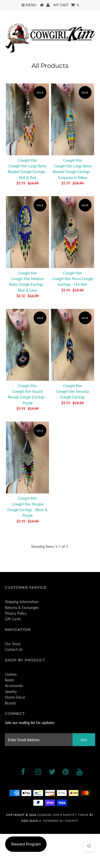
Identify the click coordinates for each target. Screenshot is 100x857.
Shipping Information (21, 601)
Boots (9, 680)
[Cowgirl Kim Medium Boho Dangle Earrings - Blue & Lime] (27, 232)
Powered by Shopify (60, 820)
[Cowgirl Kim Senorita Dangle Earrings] (72, 345)
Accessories (14, 685)
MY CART (66, 5)
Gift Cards (13, 619)
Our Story (13, 644)
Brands (10, 703)
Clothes (11, 674)
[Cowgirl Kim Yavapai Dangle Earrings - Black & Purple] (27, 458)
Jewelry (11, 691)
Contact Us (14, 649)
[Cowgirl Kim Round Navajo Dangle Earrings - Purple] (27, 345)
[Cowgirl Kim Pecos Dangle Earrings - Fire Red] (72, 232)
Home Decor (15, 697)
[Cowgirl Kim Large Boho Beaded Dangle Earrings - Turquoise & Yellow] (72, 119)
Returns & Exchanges (21, 607)
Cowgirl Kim (48, 814)
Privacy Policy (15, 613)
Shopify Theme (75, 814)
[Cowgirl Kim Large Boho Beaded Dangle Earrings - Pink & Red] (27, 119)
